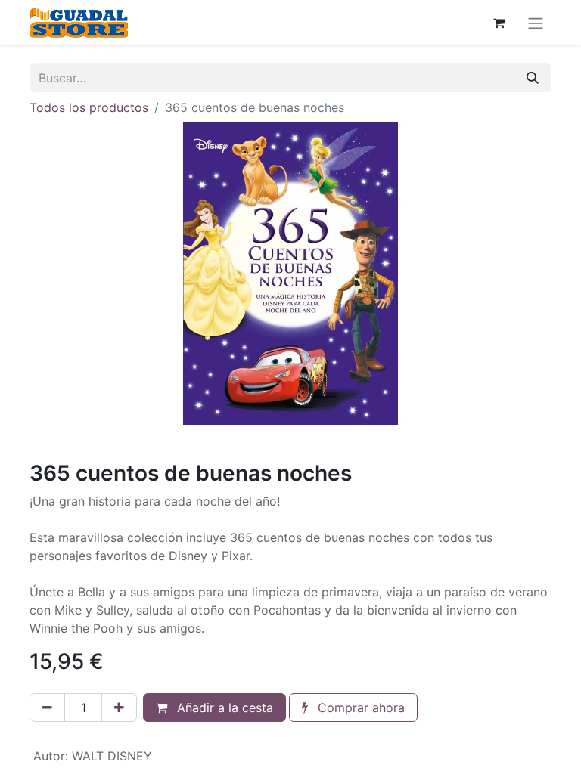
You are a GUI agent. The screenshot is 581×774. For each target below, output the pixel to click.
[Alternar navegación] (535, 22)
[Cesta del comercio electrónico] (498, 23)
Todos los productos (89, 107)
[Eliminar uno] (47, 707)
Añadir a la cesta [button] (223, 707)
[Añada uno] (119, 707)
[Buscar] (532, 77)
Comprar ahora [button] (359, 707)
